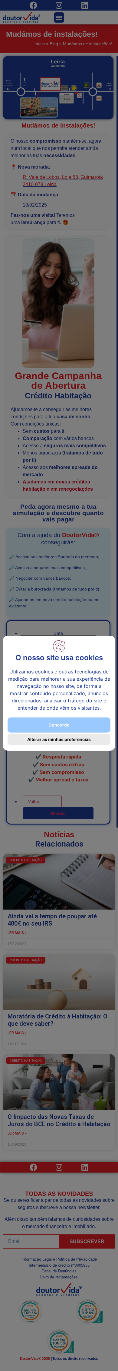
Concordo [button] (59, 724)
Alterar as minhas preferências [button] (59, 739)
